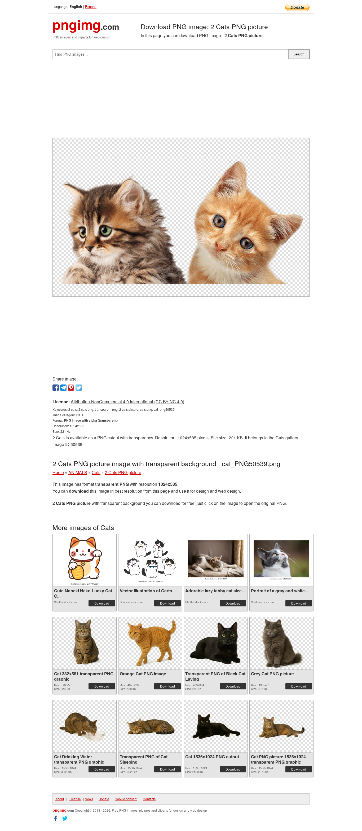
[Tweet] (79, 387)
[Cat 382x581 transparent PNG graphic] (84, 643)
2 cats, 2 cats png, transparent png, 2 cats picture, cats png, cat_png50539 (121, 409)
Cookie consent (126, 799)
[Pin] (71, 387)
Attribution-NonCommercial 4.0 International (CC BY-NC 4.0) (127, 402)
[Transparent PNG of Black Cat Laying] (215, 643)
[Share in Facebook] (55, 387)
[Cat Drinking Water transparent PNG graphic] (84, 726)
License (75, 799)
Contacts (149, 799)
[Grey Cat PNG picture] (281, 643)
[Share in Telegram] (63, 387)
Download (101, 603)
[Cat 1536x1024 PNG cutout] (215, 726)
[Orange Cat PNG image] (150, 643)
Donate (104, 799)
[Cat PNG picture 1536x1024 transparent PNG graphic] (281, 726)
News (89, 799)
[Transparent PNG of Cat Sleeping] (150, 726)
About (59, 799)
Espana (90, 6)
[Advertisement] (181, 100)
